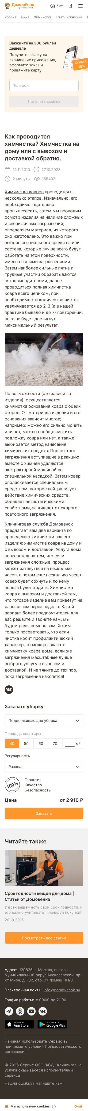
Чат (60, 6)
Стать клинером (69, 17)
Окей (78, 1106)
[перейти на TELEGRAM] (9, 1011)
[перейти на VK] (42, 1011)
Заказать (44, 813)
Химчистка (43, 17)
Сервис (55, 1041)
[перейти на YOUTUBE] (31, 1011)
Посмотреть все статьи (44, 938)
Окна (25, 17)
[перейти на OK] (20, 1011)
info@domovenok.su (62, 990)
